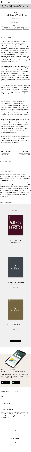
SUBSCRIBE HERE (6, 417)
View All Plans (15, 340)
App (2, 396)
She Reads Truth (5, 401)
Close (27, 6)
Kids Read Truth (5, 403)
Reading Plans (5, 391)
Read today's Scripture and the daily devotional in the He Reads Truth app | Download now (13, 6)
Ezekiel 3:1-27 (15, 25)
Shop (2, 393)
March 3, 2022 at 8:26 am (6, 171)
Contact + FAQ (20, 393)
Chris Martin (7, 37)
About (17, 391)
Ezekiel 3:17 (25, 91)
